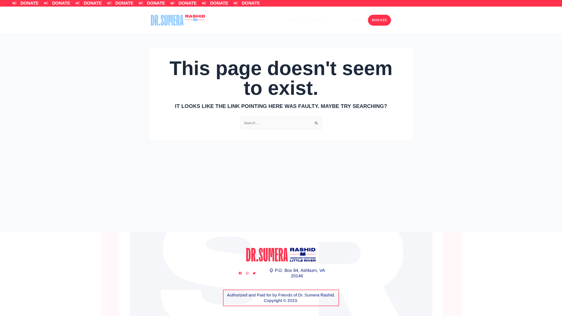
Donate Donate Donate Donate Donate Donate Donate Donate (147, 3)
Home (294, 20)
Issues (337, 20)
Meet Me (315, 20)
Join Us (357, 20)
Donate (379, 20)
